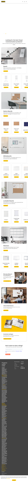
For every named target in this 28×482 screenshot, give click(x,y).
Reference (3, 467)
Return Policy (15, 365)
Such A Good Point (4, 376)
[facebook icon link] (22, 368)
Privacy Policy (15, 364)
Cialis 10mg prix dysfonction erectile (4, 464)
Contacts (15, 368)
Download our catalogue (7, 338)
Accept (14, 480)
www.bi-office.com (4, 389)
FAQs (15, 367)
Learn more (6, 87)
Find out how (6, 310)
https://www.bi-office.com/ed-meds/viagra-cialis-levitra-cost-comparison (4, 404)
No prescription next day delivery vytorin (4, 468)
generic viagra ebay (4, 470)
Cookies (15, 363)
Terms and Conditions (16, 366)
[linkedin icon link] (21, 368)
